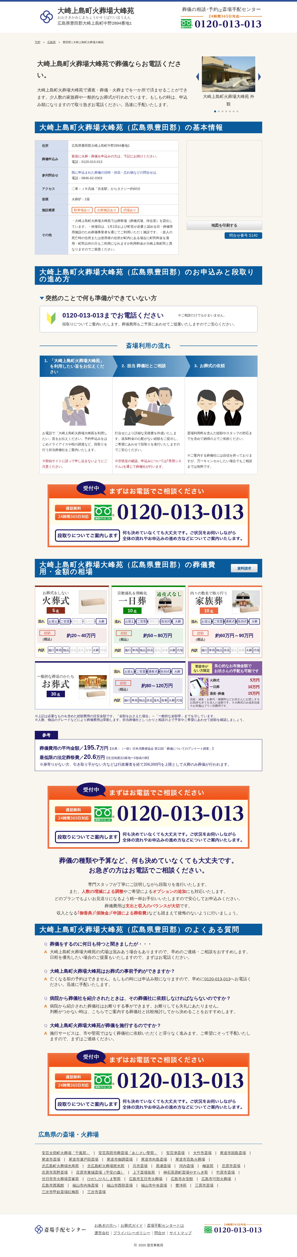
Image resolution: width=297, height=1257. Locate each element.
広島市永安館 (182, 1179)
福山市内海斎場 (85, 1185)
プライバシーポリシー (131, 1233)
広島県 (51, 42)
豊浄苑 (181, 1185)
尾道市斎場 (51, 1159)
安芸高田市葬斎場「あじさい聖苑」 (128, 1153)
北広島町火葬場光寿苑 (60, 1166)
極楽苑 (207, 1166)
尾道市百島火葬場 (190, 1159)
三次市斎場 (96, 1192)
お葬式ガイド (132, 1226)
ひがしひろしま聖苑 (104, 1179)
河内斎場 (186, 1166)
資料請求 (244, 568)
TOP (37, 42)
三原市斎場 (204, 1185)
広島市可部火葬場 (216, 1179)
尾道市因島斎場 (233, 1153)
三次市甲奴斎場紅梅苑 (60, 1192)
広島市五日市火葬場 (145, 1179)
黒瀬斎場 (163, 1166)
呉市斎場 (140, 1166)
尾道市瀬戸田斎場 (83, 1159)
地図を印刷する (224, 225)
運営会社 (101, 1233)
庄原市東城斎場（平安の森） (100, 1172)
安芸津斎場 (175, 1153)
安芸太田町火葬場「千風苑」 (66, 1153)
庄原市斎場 (231, 1166)
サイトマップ (180, 1233)
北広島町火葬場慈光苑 (105, 1166)
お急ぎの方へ (105, 1226)
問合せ (159, 1233)
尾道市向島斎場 (154, 1159)
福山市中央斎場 (154, 1185)
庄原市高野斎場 (55, 1172)
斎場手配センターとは (165, 1226)
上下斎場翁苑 (144, 1172)
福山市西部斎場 (120, 1185)
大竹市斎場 (202, 1153)
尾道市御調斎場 (120, 1159)
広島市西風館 (53, 1185)
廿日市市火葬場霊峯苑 (60, 1179)
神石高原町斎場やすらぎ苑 (185, 1172)
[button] (259, 77)
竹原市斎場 (225, 1172)
